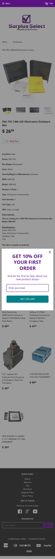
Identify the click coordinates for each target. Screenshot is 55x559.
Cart (51, 3)
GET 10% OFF (27, 299)
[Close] (50, 252)
